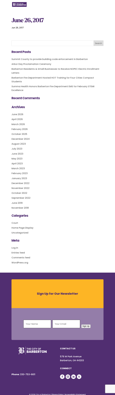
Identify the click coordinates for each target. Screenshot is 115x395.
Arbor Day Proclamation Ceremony (31, 64)
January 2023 (19, 178)
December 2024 (21, 139)
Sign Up (85, 326)
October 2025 (19, 134)
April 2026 (17, 119)
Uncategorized (20, 232)
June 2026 (17, 114)
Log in (15, 247)
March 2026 (18, 124)
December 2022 (20, 183)
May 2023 (17, 158)
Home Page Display (22, 227)
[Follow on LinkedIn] (73, 376)
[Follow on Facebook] (62, 376)
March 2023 (18, 168)
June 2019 (17, 203)
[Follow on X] (79, 376)
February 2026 (20, 129)
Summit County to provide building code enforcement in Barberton (50, 59)
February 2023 (20, 173)
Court (15, 223)
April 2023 (17, 163)
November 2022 (20, 188)
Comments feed (21, 257)
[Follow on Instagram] (68, 376)
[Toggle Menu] (100, 6)
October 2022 (19, 193)
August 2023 (19, 143)
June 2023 (17, 153)
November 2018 (20, 207)
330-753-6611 (27, 374)
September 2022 (21, 198)
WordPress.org (20, 262)
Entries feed (18, 252)
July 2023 (17, 148)
